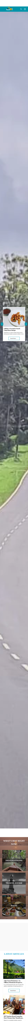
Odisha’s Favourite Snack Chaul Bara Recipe (12, 329)
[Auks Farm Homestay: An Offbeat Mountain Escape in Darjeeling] (14, 960)
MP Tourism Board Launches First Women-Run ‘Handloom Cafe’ (13, 1018)
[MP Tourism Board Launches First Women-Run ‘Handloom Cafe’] (14, 996)
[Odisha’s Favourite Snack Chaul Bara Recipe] (14, 308)
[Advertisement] (14, 3)
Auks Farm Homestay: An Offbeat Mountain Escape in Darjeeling (13, 982)
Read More (13, 338)
